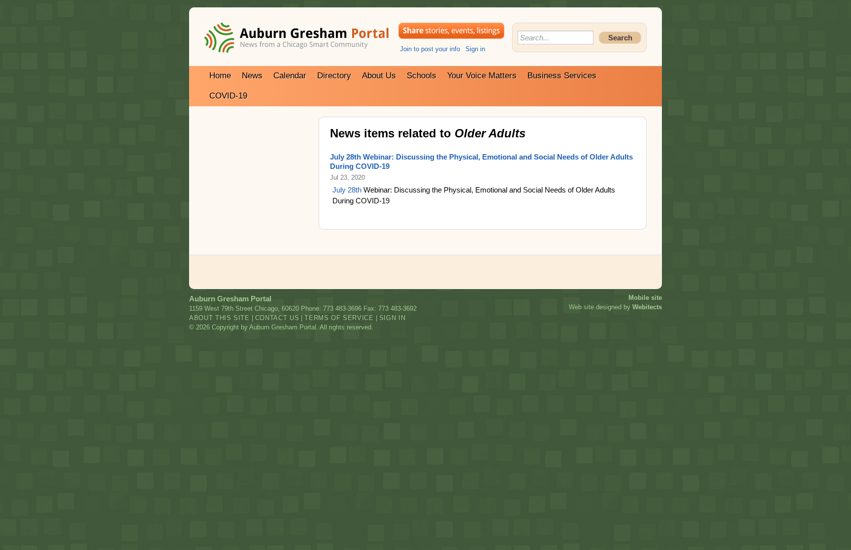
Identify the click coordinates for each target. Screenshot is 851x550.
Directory (334, 75)
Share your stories (451, 31)
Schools (421, 75)
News (252, 75)
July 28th (346, 190)
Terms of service (338, 318)
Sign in (475, 49)
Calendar (289, 75)
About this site (219, 318)
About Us (379, 75)
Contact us (277, 318)
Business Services (561, 75)
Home (220, 75)
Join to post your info (430, 49)
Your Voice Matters (482, 75)
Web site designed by (615, 307)
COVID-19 (228, 95)
